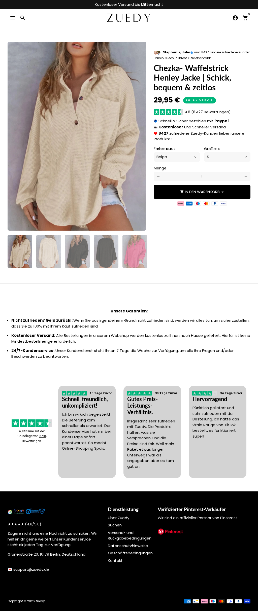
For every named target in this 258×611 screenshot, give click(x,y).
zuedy (40, 601)
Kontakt (115, 560)
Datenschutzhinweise (128, 545)
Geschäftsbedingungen (130, 553)
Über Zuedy (118, 517)
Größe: (212, 148)
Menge (160, 168)
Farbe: (164, 148)
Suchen (115, 525)
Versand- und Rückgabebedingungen (129, 535)
